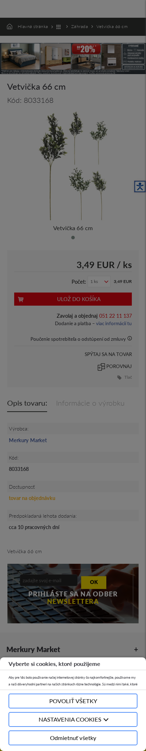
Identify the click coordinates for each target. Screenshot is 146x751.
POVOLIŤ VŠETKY (73, 701)
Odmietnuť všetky (73, 738)
